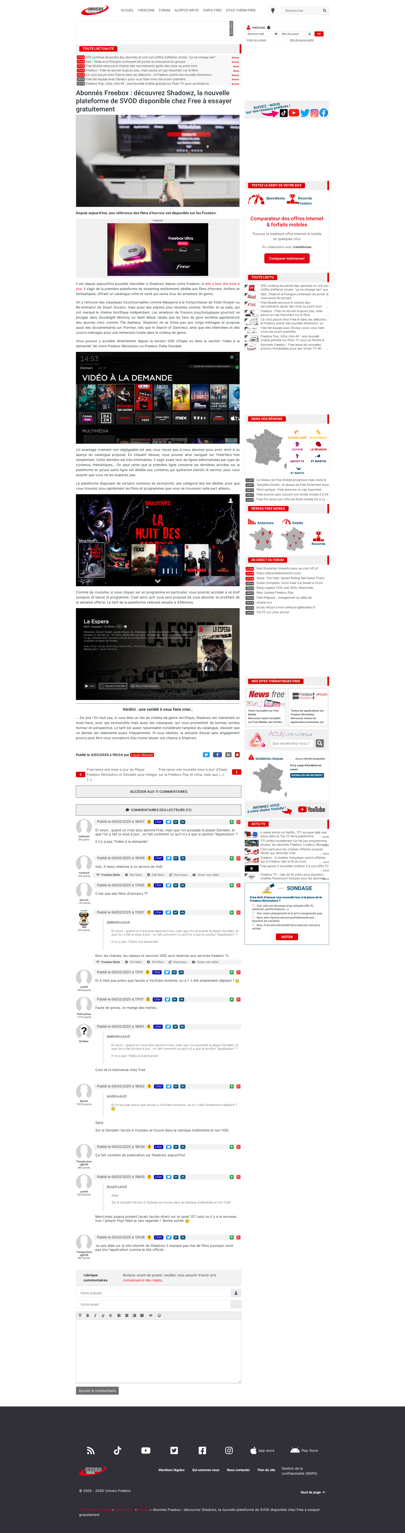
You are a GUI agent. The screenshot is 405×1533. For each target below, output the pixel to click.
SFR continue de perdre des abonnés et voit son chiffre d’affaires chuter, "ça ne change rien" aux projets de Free (295, 289)
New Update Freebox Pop (274, 592)
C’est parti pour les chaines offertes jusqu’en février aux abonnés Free (292, 851)
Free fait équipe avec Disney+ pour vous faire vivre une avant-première (135, 79)
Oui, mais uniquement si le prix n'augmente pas (289, 913)
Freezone (258, 27)
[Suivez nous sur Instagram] (230, 1450)
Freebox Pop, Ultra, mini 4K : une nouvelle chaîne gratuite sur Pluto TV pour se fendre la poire (295, 340)
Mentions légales (172, 1470)
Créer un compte (256, 39)
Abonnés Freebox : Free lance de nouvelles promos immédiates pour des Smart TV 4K (295, 346)
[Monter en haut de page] (182, 822)
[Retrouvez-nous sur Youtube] (146, 1450)
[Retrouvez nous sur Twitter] (174, 1450)
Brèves (235, 57)
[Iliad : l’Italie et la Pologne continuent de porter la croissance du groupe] (252, 296)
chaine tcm (264, 602)
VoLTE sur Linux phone (272, 612)
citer (158, 822)
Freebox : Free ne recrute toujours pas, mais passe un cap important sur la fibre (142, 70)
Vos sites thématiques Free (275, 681)
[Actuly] (258, 739)
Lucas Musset (142, 755)
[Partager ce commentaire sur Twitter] (168, 822)
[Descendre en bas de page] (175, 822)
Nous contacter (238, 1470)
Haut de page (311, 1492)
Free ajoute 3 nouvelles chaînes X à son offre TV (295, 866)
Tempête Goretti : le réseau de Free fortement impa (292, 484)
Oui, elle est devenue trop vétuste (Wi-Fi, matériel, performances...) (283, 907)
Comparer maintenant (287, 258)
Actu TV (258, 824)
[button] (80, 1316)
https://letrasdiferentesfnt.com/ (278, 573)
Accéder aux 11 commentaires (158, 791)
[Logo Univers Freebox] (95, 10)
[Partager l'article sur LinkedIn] (228, 754)
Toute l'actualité (98, 49)
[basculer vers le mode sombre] (272, 11)
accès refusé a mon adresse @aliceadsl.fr (285, 607)
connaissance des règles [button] (142, 1280)
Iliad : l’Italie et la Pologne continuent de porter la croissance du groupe (135, 61)
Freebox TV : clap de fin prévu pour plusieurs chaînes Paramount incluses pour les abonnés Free (293, 878)
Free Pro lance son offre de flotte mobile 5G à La (290, 499)
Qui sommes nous (205, 1470)
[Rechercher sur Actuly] (320, 743)
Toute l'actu (124, 1510)
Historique (181, 874)
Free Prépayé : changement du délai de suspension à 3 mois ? (284, 599)
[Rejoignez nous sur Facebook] (203, 1450)
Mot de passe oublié (302, 39)
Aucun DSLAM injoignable (310, 759)
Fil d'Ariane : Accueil (95, 1510)
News (236, 66)
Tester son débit (208, 874)
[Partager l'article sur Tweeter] (206, 754)
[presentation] (80, 1316)
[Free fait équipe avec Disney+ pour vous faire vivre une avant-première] (252, 330)
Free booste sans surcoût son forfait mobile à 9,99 (292, 494)
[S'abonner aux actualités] (237, 754)
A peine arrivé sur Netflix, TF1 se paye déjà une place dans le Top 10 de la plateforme (293, 834)
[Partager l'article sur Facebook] (217, 754)
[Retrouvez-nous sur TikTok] (118, 1450)
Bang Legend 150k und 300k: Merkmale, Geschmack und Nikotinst (285, 589)
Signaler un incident (307, 775)
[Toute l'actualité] (231, 48)
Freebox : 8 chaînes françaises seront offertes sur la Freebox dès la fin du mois (293, 859)
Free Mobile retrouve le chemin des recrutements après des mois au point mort (141, 66)
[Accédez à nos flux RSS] (92, 1450)
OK (319, 33)
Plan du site (266, 1470)
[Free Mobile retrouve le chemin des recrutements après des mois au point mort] (252, 305)
